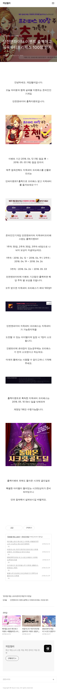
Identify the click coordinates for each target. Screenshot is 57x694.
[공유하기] (16, 528)
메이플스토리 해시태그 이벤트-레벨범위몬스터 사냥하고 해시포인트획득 (23, 542)
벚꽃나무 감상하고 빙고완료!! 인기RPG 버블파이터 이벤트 (22, 574)
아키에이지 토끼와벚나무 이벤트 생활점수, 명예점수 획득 (23, 566)
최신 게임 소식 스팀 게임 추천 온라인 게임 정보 (22, 651)
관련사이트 (6, 679)
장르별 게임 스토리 (13, 537)
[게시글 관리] (19, 528)
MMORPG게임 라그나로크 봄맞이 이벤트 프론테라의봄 (22, 558)
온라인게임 (25, 537)
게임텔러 (7, 3)
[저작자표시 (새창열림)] (35, 528)
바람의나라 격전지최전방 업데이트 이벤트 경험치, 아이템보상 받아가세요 (22, 550)
